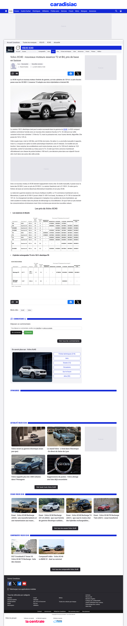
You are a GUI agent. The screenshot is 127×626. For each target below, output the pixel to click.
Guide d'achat (26, 11)
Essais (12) (67, 363)
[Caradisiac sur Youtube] (24, 584)
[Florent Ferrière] (13, 68)
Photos (93, 51)
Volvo (29, 310)
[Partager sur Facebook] (71, 73)
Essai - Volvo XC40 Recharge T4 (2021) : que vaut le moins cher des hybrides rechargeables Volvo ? (78, 518)
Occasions (67, 367)
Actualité (57, 42)
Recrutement (86, 611)
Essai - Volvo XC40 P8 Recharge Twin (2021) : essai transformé (106, 516)
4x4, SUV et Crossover (39, 601)
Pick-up (35, 603)
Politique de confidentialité (93, 600)
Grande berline (11, 601)
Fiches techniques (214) (67, 354)
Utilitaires (45, 11)
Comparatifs (41, 51)
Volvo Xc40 (27, 48)
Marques (84, 11)
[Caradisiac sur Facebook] (9, 584)
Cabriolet (35, 599)
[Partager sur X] (78, 73)
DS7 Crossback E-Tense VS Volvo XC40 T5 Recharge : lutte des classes (23, 559)
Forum (71, 11)
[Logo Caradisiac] (63, 8)
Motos (61, 598)
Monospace (10, 605)
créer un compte (47, 328)
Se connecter (16, 332)
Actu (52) (67, 376)
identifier (38, 328)
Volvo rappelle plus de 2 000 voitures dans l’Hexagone (26, 478)
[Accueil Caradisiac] (6, 11)
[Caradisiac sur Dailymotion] (19, 584)
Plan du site (89, 597)
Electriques (36, 11)
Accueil (18, 51)
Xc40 (22, 310)
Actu (10, 11)
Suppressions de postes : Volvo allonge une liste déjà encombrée (62, 478)
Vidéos (99, 51)
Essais (16, 11)
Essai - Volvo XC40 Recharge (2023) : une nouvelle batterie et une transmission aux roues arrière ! (24, 518)
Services (64, 11)
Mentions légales (90, 599)
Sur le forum (67, 372)
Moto (77, 11)
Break (9, 603)
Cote (74, 51)
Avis (49, 51)
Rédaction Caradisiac (60, 611)
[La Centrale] (35, 623)
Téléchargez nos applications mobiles (22, 589)
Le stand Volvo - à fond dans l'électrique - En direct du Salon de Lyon (63, 450)
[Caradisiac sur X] (14, 584)
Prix (58, 51)
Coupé (35, 598)
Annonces (92, 11)
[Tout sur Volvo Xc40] (10, 52)
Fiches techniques (66, 51)
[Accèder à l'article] (28, 436)
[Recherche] (116, 11)
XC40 (65, 129)
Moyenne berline (12, 599)
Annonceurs (47, 611)
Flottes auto (55, 11)
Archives (88, 595)
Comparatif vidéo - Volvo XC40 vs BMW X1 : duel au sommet (51, 557)
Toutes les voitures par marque (67, 601)
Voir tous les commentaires (69, 341)
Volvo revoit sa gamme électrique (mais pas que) (27, 450)
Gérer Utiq (88, 606)
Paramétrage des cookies (93, 604)
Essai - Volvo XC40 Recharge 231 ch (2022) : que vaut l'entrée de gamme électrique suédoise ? (51, 518)
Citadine (9, 598)
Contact (39, 611)
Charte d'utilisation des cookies (94, 602)
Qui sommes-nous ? (74, 611)
